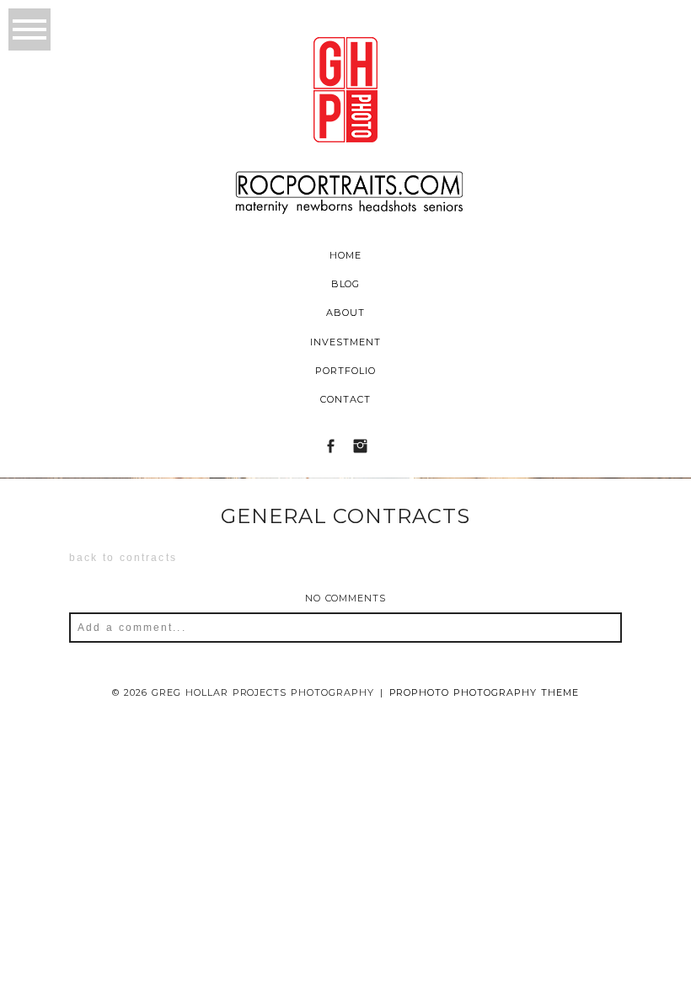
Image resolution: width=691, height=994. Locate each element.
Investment (345, 342)
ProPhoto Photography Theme (484, 692)
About (345, 312)
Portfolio (345, 371)
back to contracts (123, 558)
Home (345, 255)
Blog (346, 284)
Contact (345, 399)
